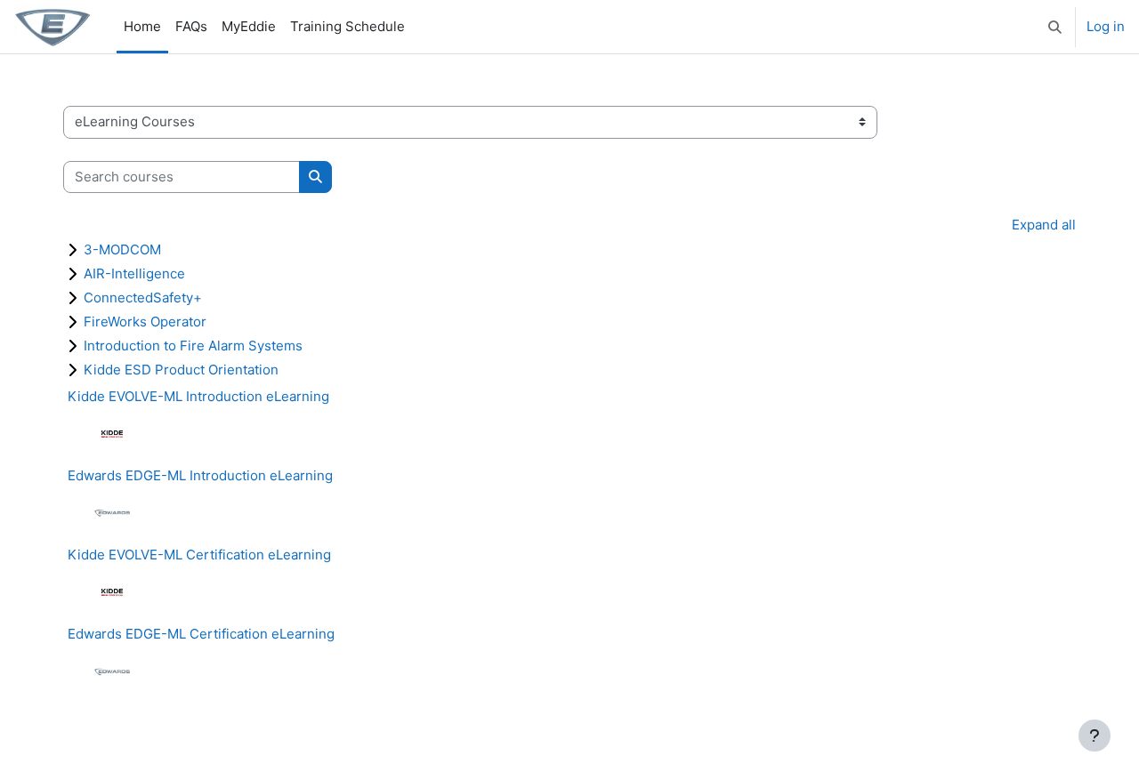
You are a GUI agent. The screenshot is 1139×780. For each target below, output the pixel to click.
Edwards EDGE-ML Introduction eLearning (200, 475)
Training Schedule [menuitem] (347, 26)
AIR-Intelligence (134, 273)
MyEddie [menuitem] (249, 26)
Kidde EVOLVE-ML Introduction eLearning (198, 396)
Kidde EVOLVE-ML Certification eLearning (199, 554)
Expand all (1044, 224)
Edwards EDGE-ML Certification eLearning (201, 633)
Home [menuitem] (142, 26)
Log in (1105, 26)
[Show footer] (1094, 736)
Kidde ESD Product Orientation (181, 369)
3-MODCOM (122, 249)
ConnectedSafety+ (143, 297)
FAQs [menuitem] (191, 26)
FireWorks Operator (145, 321)
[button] (1054, 26)
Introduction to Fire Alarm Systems (193, 345)
